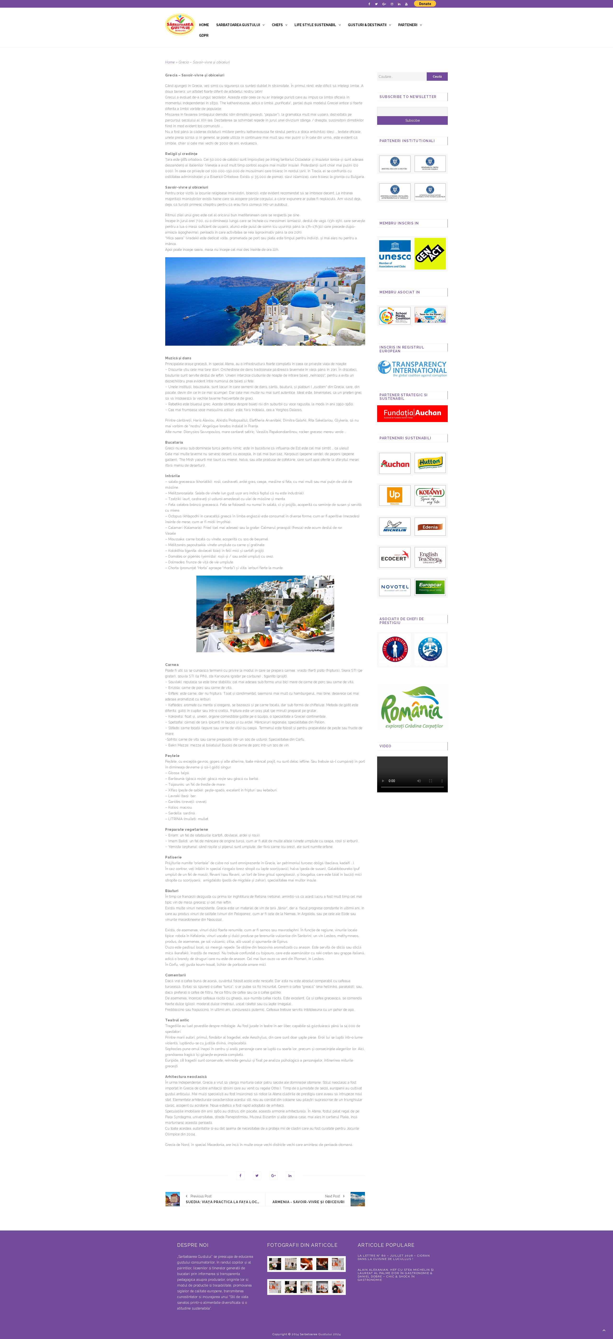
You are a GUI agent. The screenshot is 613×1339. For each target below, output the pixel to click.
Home (204, 25)
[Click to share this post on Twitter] (257, 1176)
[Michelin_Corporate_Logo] (395, 526)
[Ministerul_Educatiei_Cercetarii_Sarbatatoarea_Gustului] (395, 164)
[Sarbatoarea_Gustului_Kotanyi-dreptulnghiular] (430, 496)
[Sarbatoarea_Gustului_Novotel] (395, 587)
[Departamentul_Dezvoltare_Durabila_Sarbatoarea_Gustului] (430, 163)
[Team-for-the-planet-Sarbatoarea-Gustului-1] (430, 314)
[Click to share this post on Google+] (273, 1176)
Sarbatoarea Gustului (238, 25)
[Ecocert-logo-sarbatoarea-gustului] (395, 557)
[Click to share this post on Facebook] (240, 1176)
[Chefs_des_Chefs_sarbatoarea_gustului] (430, 649)
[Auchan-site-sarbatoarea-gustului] (395, 463)
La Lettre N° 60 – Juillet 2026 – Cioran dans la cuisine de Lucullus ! (394, 1257)
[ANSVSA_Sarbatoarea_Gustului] (430, 191)
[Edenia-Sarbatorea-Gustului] (430, 526)
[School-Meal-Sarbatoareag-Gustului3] (395, 315)
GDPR (204, 35)
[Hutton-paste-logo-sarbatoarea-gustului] (430, 462)
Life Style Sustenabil (315, 25)
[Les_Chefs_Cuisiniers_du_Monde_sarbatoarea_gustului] (395, 649)
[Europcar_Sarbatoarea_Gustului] (430, 587)
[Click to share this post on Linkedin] (290, 1176)
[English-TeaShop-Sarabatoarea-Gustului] (430, 557)
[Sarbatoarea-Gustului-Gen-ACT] (430, 253)
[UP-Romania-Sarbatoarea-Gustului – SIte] (395, 495)
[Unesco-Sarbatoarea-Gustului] (395, 253)
